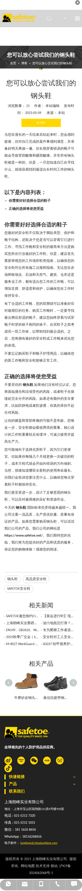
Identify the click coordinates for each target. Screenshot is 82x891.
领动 (54, 866)
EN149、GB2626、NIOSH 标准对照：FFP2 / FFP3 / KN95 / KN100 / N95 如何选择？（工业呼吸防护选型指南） (22, 630)
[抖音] (8, 768)
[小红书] (47, 760)
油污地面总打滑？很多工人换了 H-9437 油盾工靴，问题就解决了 (59, 623)
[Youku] (21, 760)
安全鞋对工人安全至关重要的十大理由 (59, 637)
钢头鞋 (12, 579)
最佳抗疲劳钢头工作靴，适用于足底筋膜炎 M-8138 (55, 698)
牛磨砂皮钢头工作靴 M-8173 (26, 698)
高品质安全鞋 (36, 579)
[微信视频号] (60, 760)
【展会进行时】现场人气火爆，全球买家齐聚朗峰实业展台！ (59, 616)
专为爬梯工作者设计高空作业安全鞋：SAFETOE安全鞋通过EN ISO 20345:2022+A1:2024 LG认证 (59, 630)
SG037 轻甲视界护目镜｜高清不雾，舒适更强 (59, 644)
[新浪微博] (8, 760)
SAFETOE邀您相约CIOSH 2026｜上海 (22, 616)
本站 (61, 113)
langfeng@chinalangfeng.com (38, 843)
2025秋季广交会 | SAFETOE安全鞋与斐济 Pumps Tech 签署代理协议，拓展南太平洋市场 (22, 637)
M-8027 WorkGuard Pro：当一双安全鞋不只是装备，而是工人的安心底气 (22, 644)
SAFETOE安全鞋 (18, 589)
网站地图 (28, 866)
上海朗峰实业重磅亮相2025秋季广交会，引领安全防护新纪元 (22, 623)
